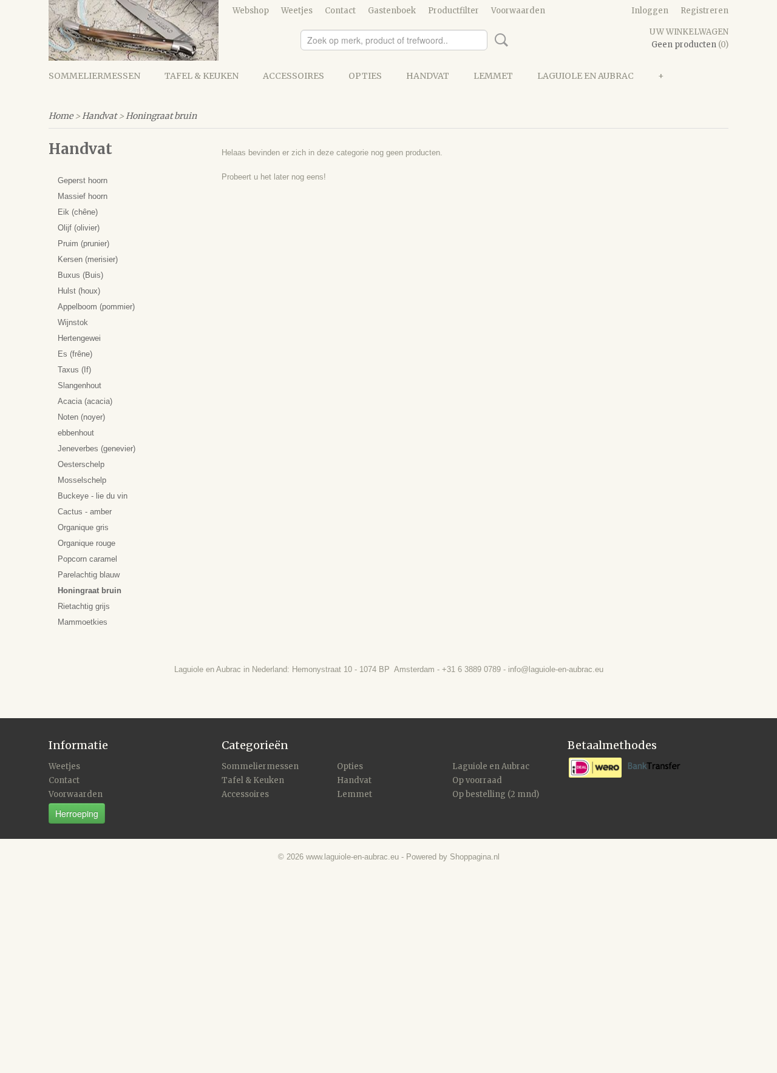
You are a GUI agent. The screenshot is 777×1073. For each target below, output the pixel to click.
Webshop (250, 10)
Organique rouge (86, 543)
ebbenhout (76, 432)
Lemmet (493, 75)
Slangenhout (79, 385)
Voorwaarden (518, 10)
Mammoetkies (82, 622)
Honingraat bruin (161, 115)
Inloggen (649, 10)
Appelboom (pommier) (96, 306)
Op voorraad (477, 780)
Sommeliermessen (94, 75)
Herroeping (76, 813)
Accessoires (293, 75)
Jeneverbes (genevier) (96, 448)
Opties (365, 75)
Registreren (704, 10)
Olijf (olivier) (79, 227)
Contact (340, 10)
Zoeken (499, 40)
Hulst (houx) (79, 290)
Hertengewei (79, 338)
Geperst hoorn (82, 180)
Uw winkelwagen (689, 32)
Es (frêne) (75, 353)
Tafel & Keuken (202, 75)
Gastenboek (392, 10)
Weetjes (297, 10)
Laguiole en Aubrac (585, 75)
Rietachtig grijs (84, 606)
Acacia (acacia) (85, 401)
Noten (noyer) (81, 417)
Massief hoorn (82, 196)
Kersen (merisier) (88, 259)
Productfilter (453, 10)
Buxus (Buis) (80, 275)
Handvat (427, 75)
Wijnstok (73, 322)
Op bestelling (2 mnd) (495, 794)
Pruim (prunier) (83, 243)
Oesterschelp (81, 464)
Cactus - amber (85, 511)
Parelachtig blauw (89, 574)
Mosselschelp (82, 480)
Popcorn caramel (87, 558)
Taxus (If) (74, 369)
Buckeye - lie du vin (92, 495)
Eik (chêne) (78, 212)
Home (61, 115)
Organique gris (83, 527)
